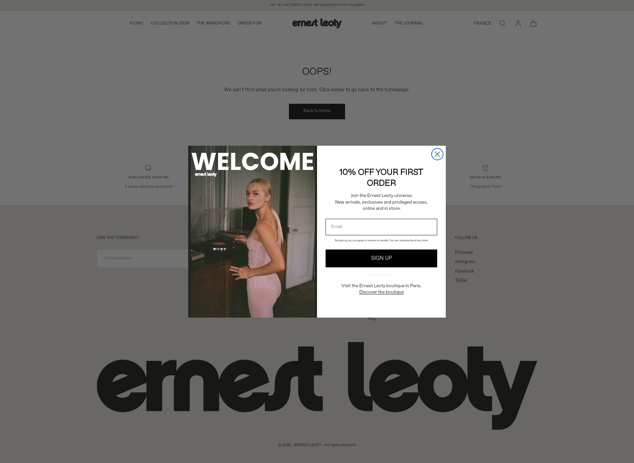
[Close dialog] (437, 154)
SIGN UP (381, 258)
